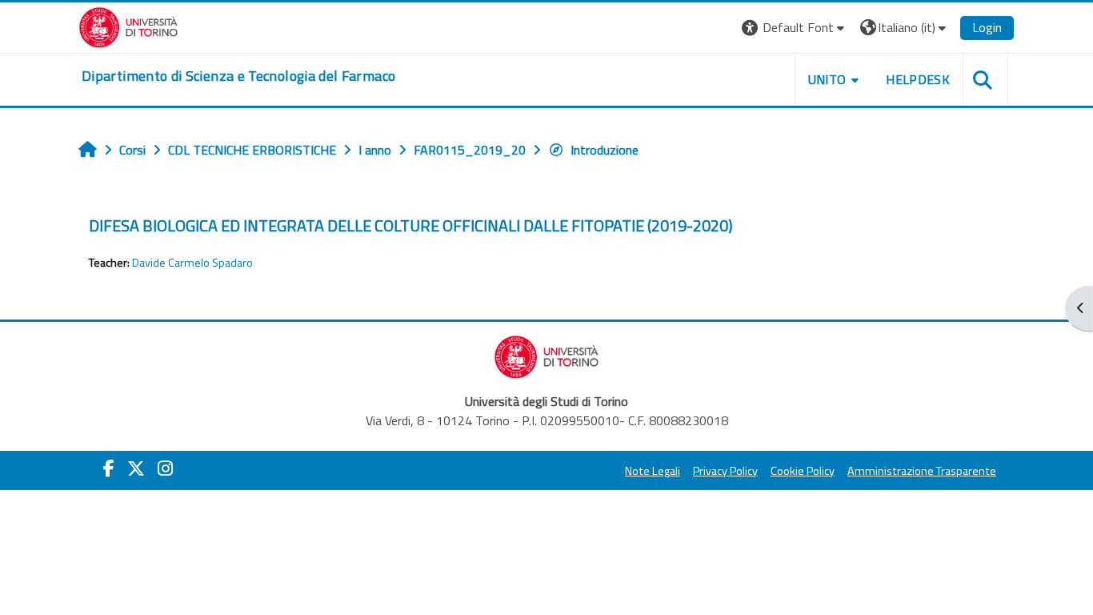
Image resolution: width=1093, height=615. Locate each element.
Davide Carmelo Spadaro (192, 262)
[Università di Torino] (128, 25)
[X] (136, 468)
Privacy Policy (725, 471)
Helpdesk (918, 79)
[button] (795, 27)
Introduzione (605, 149)
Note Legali (652, 471)
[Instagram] (165, 468)
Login (987, 27)
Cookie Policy (803, 471)
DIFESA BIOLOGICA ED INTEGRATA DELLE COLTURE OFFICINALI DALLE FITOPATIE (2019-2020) (411, 225)
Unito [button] (827, 79)
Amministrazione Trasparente (921, 471)
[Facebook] (109, 468)
